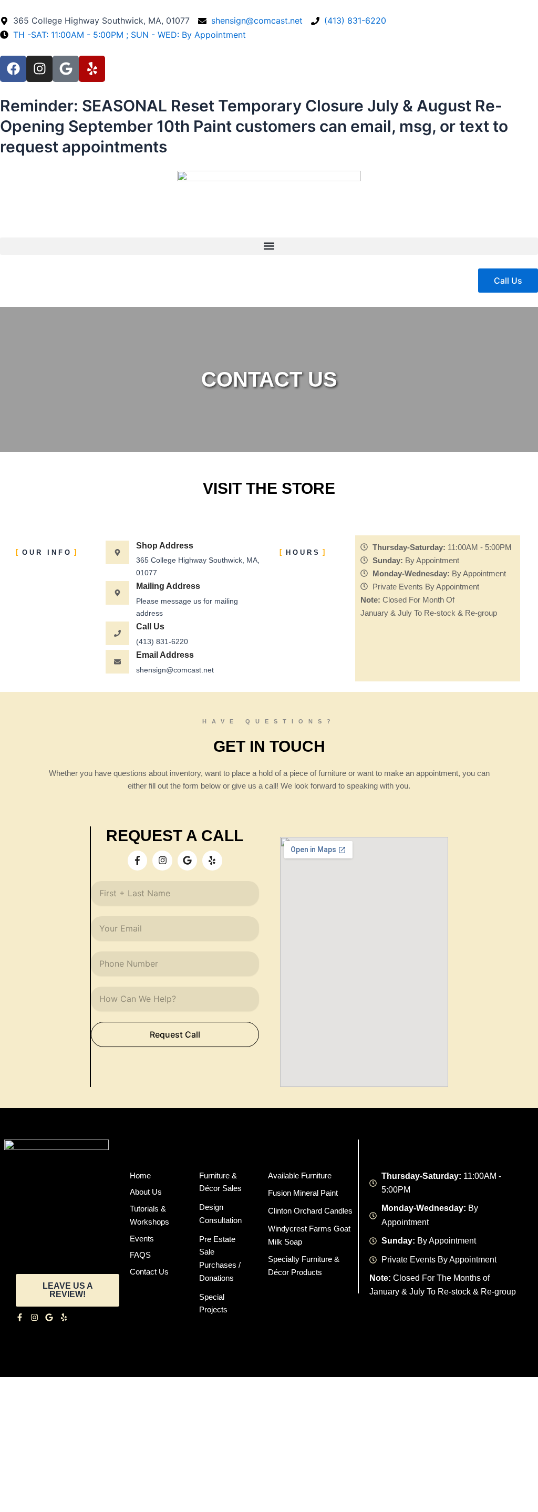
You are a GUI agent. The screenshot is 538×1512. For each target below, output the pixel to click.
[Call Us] (117, 633)
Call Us (150, 626)
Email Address (165, 654)
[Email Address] (117, 662)
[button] (269, 246)
